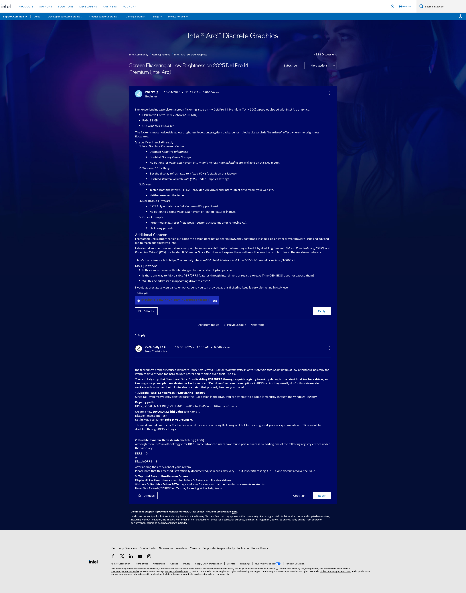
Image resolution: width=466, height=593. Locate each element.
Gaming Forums (161, 54)
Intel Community (138, 54)
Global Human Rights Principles (335, 571)
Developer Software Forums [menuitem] (64, 16)
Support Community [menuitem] (15, 16)
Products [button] (26, 6)
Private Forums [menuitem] (176, 16)
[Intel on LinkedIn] (131, 556)
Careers (195, 548)
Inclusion (243, 548)
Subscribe (290, 65)
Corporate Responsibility (218, 548)
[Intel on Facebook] (113, 556)
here (234, 511)
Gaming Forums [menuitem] (135, 16)
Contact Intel (148, 548)
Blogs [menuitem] (156, 16)
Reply (321, 311)
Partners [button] (110, 6)
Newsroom (166, 548)
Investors (181, 548)
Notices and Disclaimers (176, 571)
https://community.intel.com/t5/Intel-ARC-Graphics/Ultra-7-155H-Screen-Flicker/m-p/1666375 (232, 260)
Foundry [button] (129, 6)
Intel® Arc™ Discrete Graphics (190, 54)
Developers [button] (88, 6)
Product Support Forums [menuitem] (103, 16)
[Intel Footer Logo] (93, 561)
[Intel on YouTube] (140, 556)
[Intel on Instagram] (149, 556)
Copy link (299, 495)
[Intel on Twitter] (122, 556)
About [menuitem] (37, 16)
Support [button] (45, 6)
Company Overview (124, 548)
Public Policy (259, 548)
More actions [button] (319, 65)
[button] (329, 93)
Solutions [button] (66, 6)
